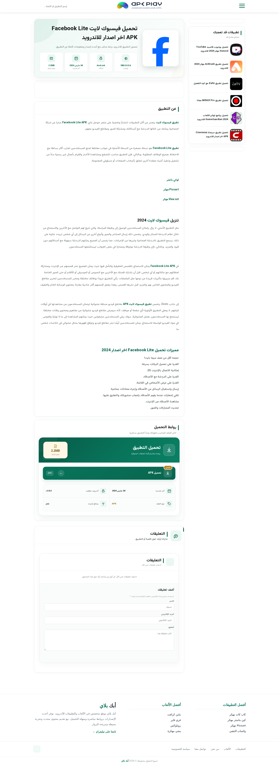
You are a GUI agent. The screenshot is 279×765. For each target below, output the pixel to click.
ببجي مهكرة (174, 731)
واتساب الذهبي (237, 731)
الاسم (171, 601)
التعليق (171, 627)
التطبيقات (241, 749)
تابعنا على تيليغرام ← (104, 731)
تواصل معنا (200, 749)
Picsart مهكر (238, 725)
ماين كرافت (174, 714)
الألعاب (227, 749)
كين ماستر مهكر (237, 719)
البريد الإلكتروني (167, 614)
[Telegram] (36, 749)
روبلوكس (175, 725)
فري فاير (176, 719)
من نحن (215, 749)
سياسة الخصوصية (180, 749)
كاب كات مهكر (237, 714)
